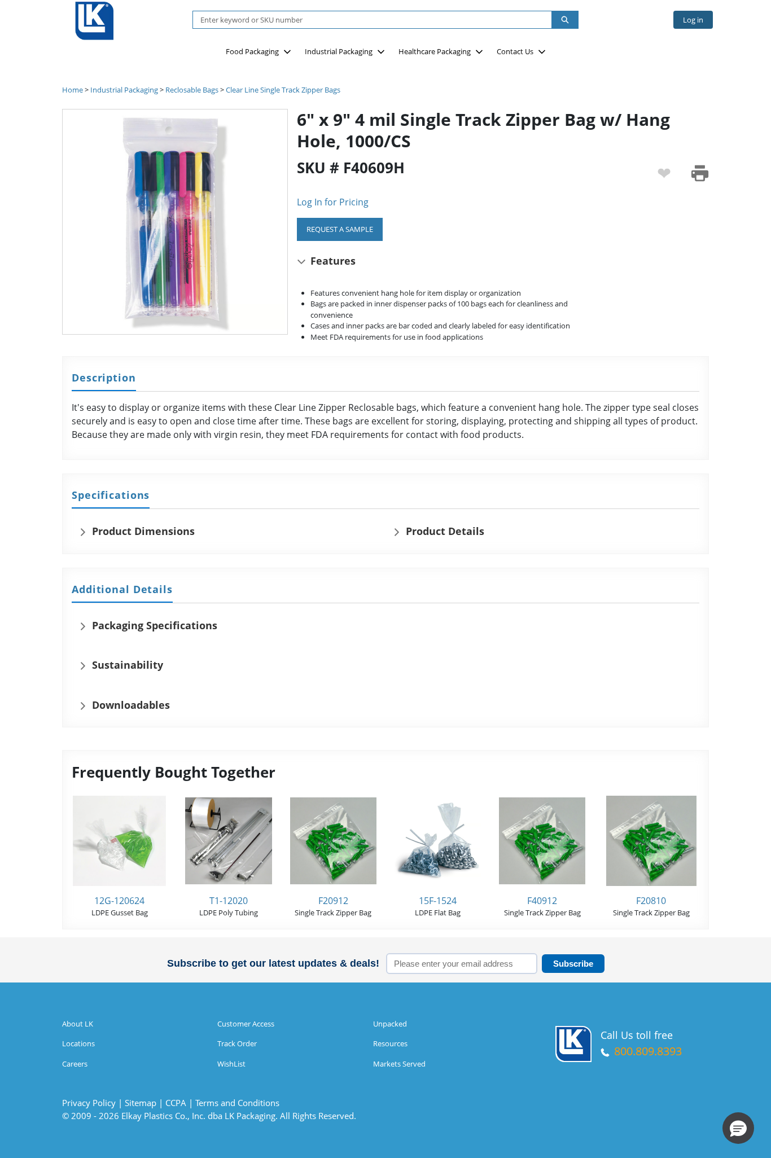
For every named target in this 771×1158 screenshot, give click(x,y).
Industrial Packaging (339, 51)
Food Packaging (252, 51)
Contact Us (515, 51)
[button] (738, 1128)
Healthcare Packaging (434, 51)
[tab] (104, 378)
